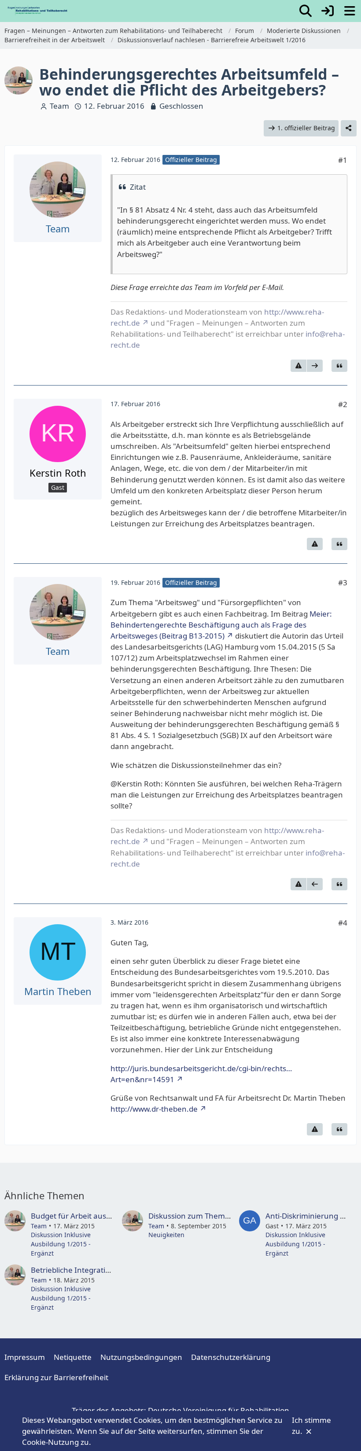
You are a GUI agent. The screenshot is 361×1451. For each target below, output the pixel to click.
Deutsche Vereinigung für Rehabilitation (218, 1410)
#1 (342, 160)
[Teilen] (349, 128)
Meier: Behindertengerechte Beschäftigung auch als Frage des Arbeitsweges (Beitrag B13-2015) (221, 625)
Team (59, 106)
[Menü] (349, 11)
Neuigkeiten (166, 1235)
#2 (342, 404)
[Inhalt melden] (298, 366)
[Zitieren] (339, 366)
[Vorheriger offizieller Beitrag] (315, 884)
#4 (342, 923)
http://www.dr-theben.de (154, 1109)
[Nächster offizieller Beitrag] (315, 366)
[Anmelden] (327, 11)
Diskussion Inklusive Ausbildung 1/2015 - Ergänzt (61, 1244)
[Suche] (305, 11)
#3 (342, 582)
